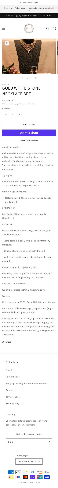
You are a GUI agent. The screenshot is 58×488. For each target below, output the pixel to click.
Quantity (6, 108)
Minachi (25, 482)
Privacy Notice (12, 376)
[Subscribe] (49, 442)
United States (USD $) (27, 461)
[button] (3, 28)
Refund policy (12, 403)
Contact (10, 390)
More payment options (29, 140)
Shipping (15, 104)
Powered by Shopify (34, 482)
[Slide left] (22, 78)
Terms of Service (14, 396)
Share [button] (8, 342)
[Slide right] (35, 78)
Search (9, 370)
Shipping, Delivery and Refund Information (26, 383)
